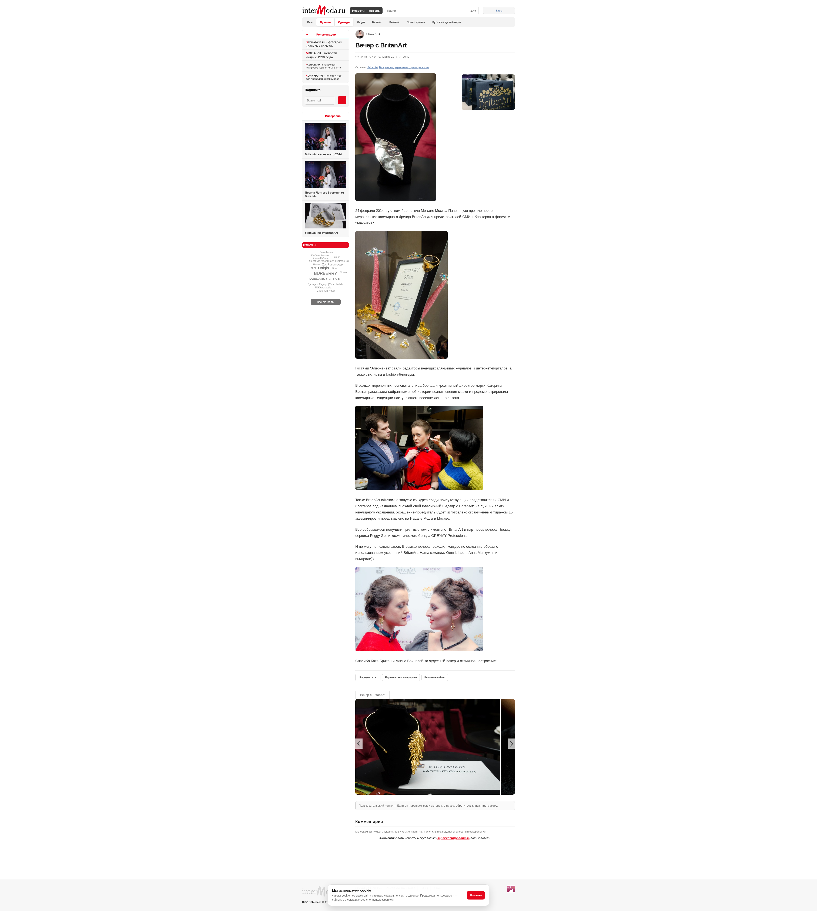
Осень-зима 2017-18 (324, 279)
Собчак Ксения (320, 255)
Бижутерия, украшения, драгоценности (404, 67)
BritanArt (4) (310, 244)
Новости (358, 10)
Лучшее (325, 22)
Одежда (344, 22)
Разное (394, 22)
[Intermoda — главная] (324, 10)
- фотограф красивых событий (324, 44)
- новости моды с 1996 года (321, 55)
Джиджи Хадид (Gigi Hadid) (325, 284)
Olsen (343, 272)
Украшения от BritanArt (321, 232)
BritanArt (372, 67)
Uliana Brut (373, 34)
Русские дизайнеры (446, 22)
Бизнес (377, 22)
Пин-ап (336, 257)
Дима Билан (326, 252)
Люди (361, 22)
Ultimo (316, 264)
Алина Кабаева (321, 258)
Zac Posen (329, 264)
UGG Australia (323, 287)
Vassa (339, 265)
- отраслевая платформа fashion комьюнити (323, 66)
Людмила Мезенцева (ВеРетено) (329, 260)
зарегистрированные (453, 838)
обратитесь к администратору (476, 805)
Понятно (476, 895)
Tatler (312, 267)
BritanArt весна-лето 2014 (323, 154)
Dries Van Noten (326, 290)
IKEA (334, 268)
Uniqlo (323, 268)
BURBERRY (325, 273)
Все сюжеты (325, 302)
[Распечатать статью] (367, 677)
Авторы (374, 10)
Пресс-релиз (416, 22)
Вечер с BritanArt (372, 695)
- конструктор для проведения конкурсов (323, 77)
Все (310, 22)
